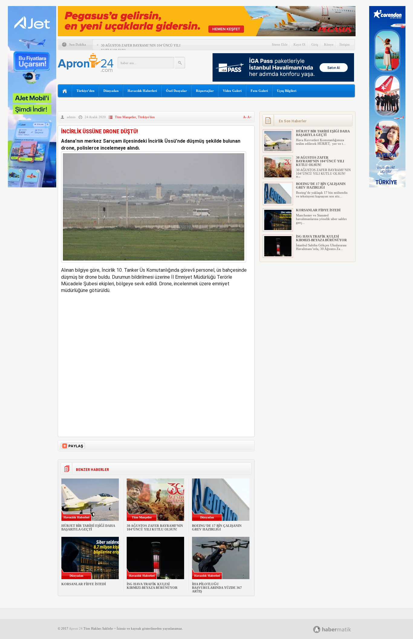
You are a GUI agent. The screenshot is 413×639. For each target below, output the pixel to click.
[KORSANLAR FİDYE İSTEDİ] (277, 229)
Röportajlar (205, 90)
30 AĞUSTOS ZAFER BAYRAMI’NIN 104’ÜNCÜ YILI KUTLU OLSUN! (155, 527)
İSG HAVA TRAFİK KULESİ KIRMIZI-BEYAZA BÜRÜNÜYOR (152, 585)
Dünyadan (111, 90)
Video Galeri (232, 90)
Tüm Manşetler (125, 117)
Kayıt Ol (299, 44)
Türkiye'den (146, 117)
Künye (328, 44)
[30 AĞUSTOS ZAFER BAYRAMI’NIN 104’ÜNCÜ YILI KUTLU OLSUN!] (277, 176)
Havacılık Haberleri (142, 90)
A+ (249, 117)
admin (71, 117)
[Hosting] (316, 629)
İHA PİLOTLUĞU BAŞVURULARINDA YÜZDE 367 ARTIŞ (217, 587)
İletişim (345, 44)
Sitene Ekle (280, 44)
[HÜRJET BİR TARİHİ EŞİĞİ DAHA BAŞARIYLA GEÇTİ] (277, 150)
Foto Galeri (259, 90)
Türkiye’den (85, 90)
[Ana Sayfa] (64, 91)
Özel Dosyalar (176, 90)
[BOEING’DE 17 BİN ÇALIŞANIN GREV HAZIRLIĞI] (277, 202)
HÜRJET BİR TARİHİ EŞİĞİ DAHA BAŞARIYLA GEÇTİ (88, 527)
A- (245, 117)
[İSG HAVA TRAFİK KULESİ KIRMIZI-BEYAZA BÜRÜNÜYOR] (277, 255)
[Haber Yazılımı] (339, 629)
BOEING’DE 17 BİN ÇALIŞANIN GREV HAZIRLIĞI (217, 527)
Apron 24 (76, 628)
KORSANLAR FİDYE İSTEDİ (83, 584)
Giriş (314, 44)
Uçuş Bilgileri (286, 90)
